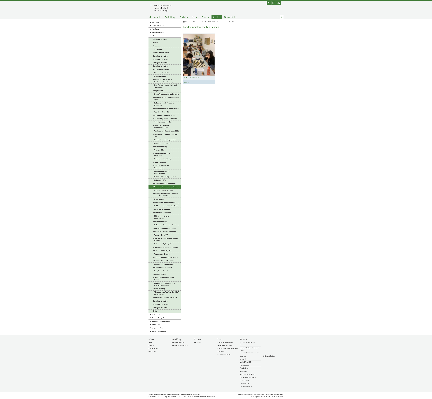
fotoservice (156, 36)
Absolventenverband (161, 53)
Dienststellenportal (159, 331)
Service (216, 17)
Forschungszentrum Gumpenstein (162, 172)
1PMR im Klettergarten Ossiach (166, 247)
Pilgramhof (158, 91)
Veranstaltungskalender (161, 318)
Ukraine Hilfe (159, 150)
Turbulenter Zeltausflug (163, 254)
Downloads (156, 324)
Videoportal (156, 314)
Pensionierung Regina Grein (165, 177)
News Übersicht (158, 32)
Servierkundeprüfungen (163, 159)
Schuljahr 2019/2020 (160, 59)
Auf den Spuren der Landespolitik (161, 167)
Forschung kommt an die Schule (166, 108)
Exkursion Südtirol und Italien (165, 298)
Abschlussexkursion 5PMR (164, 115)
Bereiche (151, 345)
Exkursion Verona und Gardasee (166, 225)
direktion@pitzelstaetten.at (206, 397)
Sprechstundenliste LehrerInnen (227, 348)
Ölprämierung (159, 289)
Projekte (205, 17)
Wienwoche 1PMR (161, 235)
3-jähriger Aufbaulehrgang (179, 345)
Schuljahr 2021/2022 (160, 66)
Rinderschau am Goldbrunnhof (166, 261)
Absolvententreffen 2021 (163, 69)
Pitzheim (184, 17)
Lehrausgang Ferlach (162, 213)
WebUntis (155, 22)
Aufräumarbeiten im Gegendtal (166, 257)
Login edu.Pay (157, 328)
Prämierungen (153, 348)
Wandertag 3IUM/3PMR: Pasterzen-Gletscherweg (163, 81)
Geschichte (152, 351)
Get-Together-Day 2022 (163, 251)
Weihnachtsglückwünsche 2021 (166, 131)
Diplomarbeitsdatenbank (161, 321)
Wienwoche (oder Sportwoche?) (166, 202)
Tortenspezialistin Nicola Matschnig (163, 154)
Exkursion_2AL (160, 180)
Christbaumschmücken (163, 122)
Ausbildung (170, 17)
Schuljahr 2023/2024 (160, 304)
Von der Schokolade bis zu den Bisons (166, 239)
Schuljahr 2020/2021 (160, 63)
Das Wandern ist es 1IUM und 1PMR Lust (165, 86)
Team (194, 17)
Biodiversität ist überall (163, 267)
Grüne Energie (244, 380)
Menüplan (155, 29)
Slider (155, 311)
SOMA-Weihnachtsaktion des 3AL (165, 135)
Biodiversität (159, 199)
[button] (282, 17)
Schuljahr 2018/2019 (160, 56)
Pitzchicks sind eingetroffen (165, 140)
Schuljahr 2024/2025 (160, 308)
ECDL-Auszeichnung (162, 209)
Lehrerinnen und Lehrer (224, 345)
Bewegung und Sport (162, 143)
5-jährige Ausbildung (177, 342)
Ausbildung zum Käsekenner (165, 119)
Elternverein (221, 351)
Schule (157, 17)
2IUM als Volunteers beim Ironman (164, 279)
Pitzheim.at (157, 46)
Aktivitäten (197, 342)
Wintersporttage (160, 162)
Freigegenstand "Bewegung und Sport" (166, 99)
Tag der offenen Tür (162, 112)
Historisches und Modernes (165, 183)
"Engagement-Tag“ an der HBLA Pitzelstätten (166, 293)
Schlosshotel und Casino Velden (166, 206)
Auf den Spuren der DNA (163, 190)
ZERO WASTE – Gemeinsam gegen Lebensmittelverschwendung (249, 350)
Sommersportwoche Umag (164, 264)
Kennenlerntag (160, 76)
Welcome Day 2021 (161, 73)
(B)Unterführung (160, 146)
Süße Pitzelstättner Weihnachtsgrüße (161, 126)
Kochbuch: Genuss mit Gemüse (247, 344)
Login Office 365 (158, 26)
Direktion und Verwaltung (225, 342)
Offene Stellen (230, 17)
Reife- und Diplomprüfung (164, 244)
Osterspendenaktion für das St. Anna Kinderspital (166, 195)
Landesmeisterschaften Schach (166, 187)
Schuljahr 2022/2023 (160, 301)
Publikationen (244, 368)
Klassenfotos (158, 49)
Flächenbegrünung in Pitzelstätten (162, 217)
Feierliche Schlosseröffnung (165, 228)
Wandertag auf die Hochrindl (165, 232)
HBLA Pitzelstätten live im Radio (166, 94)
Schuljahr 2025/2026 (160, 39)
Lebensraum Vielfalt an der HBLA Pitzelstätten (164, 284)
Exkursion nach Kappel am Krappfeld (164, 104)
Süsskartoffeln (160, 274)
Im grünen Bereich (161, 271)
